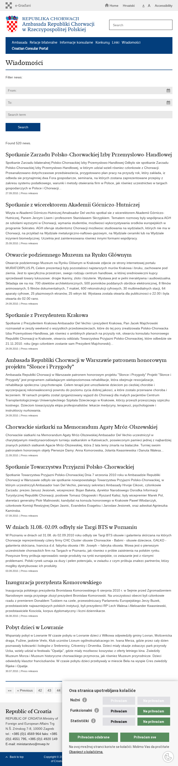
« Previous (25, 690)
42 (40, 690)
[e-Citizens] (25, 5)
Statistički (79, 721)
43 (49, 690)
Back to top (17, 757)
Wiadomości (131, 42)
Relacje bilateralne (43, 42)
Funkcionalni (81, 710)
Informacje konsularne (76, 42)
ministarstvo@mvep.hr (33, 744)
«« (10, 690)
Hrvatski (129, 5)
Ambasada (19, 42)
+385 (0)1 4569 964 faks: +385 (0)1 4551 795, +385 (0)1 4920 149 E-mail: (31, 739)
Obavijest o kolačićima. (86, 752)
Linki (115, 42)
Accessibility (163, 5)
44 (58, 690)
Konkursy (102, 42)
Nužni (75, 700)
